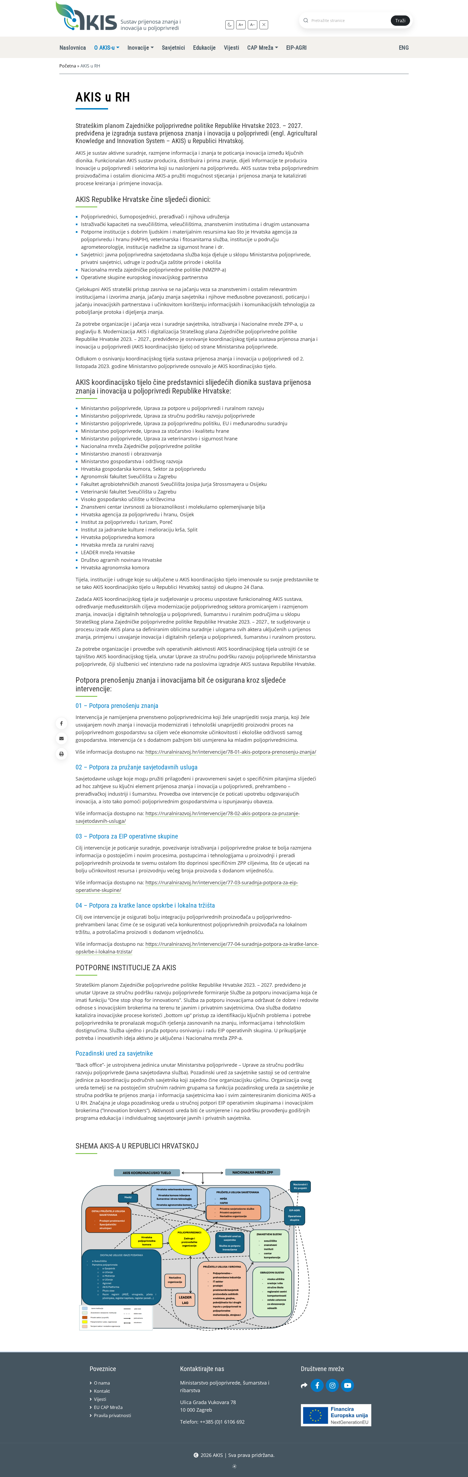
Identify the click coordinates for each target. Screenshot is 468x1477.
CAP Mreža (260, 47)
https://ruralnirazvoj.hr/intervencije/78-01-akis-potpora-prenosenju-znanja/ (230, 752)
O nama (102, 1383)
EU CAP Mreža (108, 1407)
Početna (67, 66)
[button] (61, 753)
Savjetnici (173, 47)
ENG (404, 47)
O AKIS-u (104, 47)
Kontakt (102, 1391)
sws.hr (234, 1466)
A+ (241, 24)
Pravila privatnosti (112, 1415)
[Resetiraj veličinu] (263, 24)
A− (252, 24)
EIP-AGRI (296, 47)
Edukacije (204, 47)
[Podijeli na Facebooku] (61, 723)
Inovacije (138, 47)
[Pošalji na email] (61, 738)
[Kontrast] (229, 24)
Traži (400, 21)
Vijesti (231, 47)
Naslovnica (73, 47)
